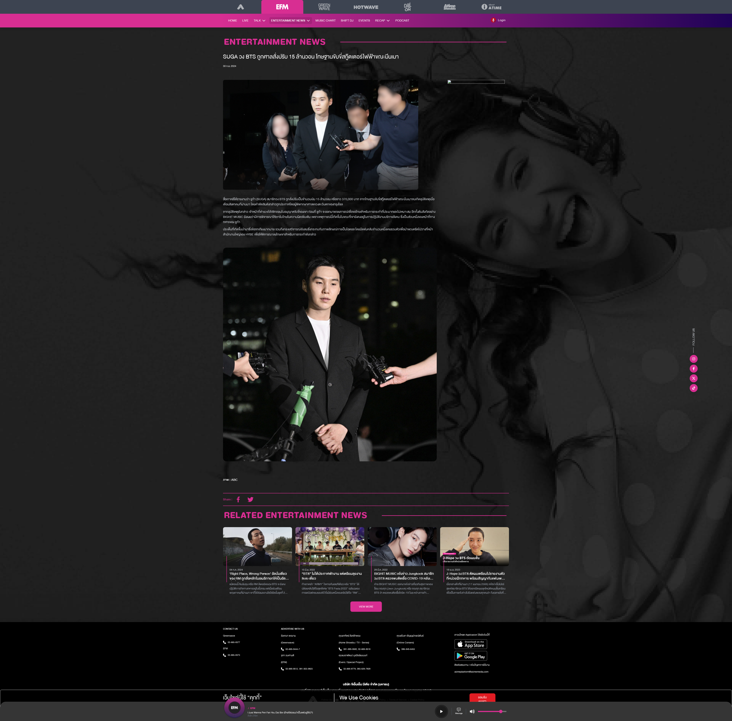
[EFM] (282, 7)
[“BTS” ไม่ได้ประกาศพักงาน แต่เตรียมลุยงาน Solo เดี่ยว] (329, 546)
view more (366, 606)
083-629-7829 (363, 669)
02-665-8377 (234, 642)
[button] (498, 20)
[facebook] (238, 499)
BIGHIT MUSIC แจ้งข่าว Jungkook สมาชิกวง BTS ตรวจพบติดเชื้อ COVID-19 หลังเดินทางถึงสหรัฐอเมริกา (404, 576)
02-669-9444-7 (293, 649)
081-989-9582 (350, 649)
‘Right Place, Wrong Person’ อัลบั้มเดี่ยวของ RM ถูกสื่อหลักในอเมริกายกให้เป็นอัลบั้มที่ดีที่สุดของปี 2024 (260, 576)
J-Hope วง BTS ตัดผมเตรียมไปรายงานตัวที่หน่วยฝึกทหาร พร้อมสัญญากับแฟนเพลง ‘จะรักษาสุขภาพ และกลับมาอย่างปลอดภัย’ (475, 576)
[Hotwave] (366, 7)
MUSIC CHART (325, 20)
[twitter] (250, 499)
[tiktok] (694, 388)
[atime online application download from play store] (481, 656)
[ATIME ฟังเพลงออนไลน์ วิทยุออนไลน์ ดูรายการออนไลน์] (240, 7)
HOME (232, 20)
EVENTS (364, 20)
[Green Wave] (324, 7)
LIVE (245, 20)
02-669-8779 (350, 669)
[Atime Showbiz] (449, 7)
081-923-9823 (306, 669)
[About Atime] (491, 7)
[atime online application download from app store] (481, 644)
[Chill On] (408, 7)
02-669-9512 (292, 669)
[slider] (500, 711)
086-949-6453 (408, 649)
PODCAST (402, 20)
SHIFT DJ (347, 20)
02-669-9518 (364, 649)
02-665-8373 (234, 655)
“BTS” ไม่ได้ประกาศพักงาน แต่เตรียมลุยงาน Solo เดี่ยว (332, 576)
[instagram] (694, 359)
